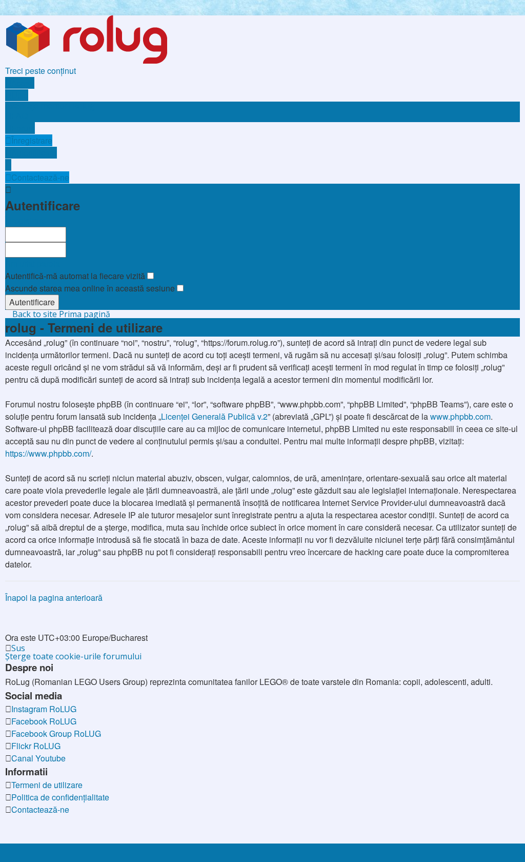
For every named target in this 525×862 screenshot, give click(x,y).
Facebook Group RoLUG (56, 733)
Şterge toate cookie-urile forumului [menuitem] (73, 656)
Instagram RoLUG (43, 709)
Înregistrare (25, 220)
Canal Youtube (38, 758)
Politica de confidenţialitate (60, 797)
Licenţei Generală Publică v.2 (214, 416)
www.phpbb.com (460, 416)
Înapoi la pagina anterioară (54, 597)
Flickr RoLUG (35, 746)
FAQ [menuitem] (19, 116)
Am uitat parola (32, 263)
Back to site (34, 314)
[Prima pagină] (105, 39)
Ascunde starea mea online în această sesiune (91, 288)
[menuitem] (50, 105)
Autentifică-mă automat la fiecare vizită (76, 276)
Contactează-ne (40, 809)
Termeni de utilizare (47, 785)
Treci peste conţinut (40, 70)
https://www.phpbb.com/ (48, 453)
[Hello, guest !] (8, 165)
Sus (18, 648)
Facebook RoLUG (43, 721)
